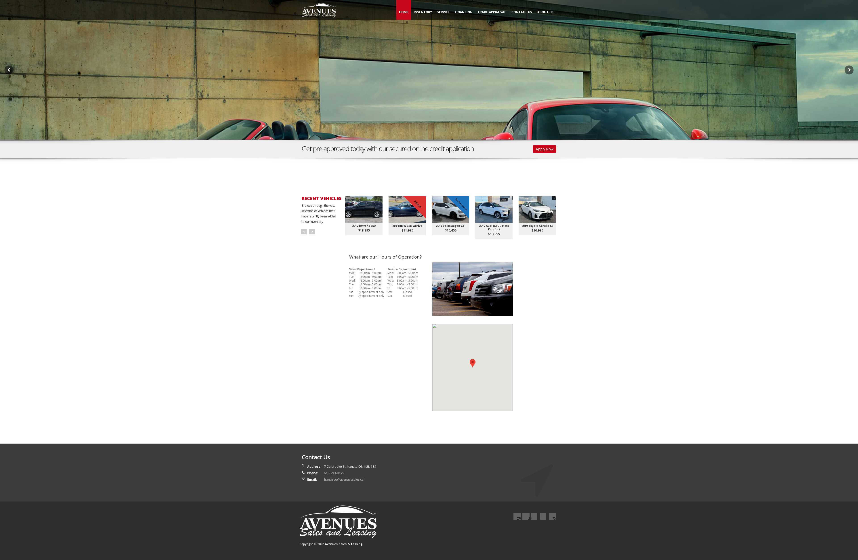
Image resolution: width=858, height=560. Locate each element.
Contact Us (521, 12)
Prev (304, 231)
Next (312, 231)
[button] (472, 363)
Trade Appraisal (491, 12)
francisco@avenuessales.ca (344, 479)
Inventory (423, 12)
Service (443, 12)
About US (545, 12)
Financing (463, 12)
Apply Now (544, 149)
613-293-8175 (334, 473)
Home (403, 12)
